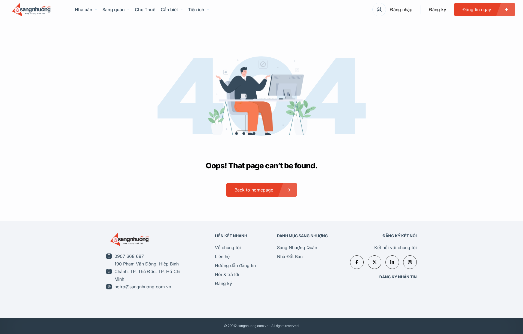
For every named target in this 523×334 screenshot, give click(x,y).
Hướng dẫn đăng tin (235, 265)
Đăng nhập (401, 9)
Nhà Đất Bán (290, 256)
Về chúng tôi (228, 247)
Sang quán (113, 9)
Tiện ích (196, 9)
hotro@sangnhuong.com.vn (142, 286)
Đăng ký (437, 9)
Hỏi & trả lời (227, 274)
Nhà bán (83, 9)
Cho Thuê (145, 9)
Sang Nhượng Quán (297, 247)
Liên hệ (222, 256)
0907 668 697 (129, 256)
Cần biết (169, 9)
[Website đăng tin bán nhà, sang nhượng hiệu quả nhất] (30, 9)
